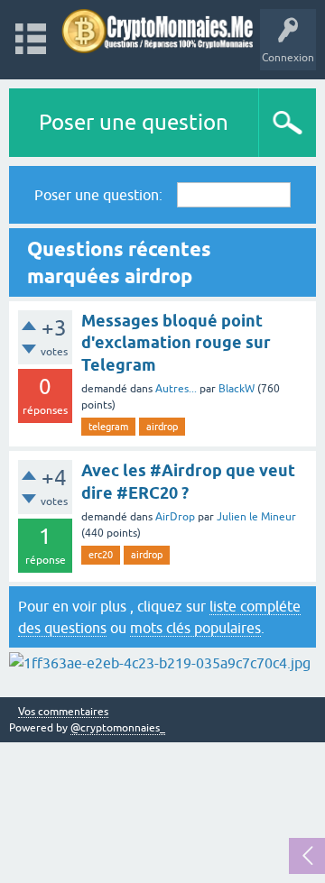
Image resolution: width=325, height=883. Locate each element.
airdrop (162, 426)
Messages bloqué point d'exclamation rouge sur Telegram (176, 342)
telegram (108, 426)
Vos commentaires (63, 712)
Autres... (176, 388)
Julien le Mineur (256, 516)
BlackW (236, 388)
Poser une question (133, 122)
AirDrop (175, 516)
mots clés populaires (195, 628)
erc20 (100, 554)
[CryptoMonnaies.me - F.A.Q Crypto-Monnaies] (157, 31)
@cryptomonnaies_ (117, 728)
